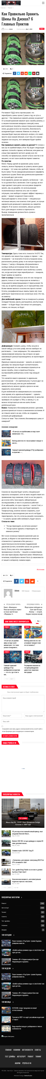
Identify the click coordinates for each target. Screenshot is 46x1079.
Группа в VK (26, 1063)
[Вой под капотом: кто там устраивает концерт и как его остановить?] (6, 443)
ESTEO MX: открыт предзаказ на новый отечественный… (24, 1009)
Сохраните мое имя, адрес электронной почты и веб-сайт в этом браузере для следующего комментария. (22, 730)
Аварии (4, 930)
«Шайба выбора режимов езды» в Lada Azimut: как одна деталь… (28, 951)
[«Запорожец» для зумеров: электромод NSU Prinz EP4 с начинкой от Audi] (6, 862)
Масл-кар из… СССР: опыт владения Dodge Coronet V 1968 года (23, 823)
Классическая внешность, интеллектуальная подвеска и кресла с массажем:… (26, 880)
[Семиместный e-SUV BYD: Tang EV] (6, 852)
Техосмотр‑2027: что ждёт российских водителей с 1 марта (28, 1018)
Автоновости (27, 1049)
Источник (40, 570)
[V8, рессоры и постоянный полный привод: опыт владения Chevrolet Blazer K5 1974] (6, 833)
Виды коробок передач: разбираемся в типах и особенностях (27, 1027)
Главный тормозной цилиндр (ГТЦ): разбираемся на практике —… (27, 451)
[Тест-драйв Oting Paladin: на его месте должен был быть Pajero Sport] (6, 871)
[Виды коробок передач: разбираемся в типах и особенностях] (6, 1028)
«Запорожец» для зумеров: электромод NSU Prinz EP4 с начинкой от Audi (28, 861)
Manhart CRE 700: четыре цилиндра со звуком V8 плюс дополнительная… (27, 842)
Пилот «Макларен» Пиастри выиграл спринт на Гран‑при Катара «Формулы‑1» (12, 610)
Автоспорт (5, 908)
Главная (8, 1049)
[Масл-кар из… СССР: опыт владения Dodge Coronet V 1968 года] (23, 813)
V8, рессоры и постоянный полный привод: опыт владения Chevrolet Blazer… (27, 832)
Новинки (4, 925)
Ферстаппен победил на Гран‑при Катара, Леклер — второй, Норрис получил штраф (33, 610)
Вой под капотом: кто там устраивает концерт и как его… (27, 441)
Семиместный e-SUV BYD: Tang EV (22, 850)
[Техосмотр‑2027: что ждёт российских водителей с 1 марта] (6, 1019)
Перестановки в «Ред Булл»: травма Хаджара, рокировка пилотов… (27, 942)
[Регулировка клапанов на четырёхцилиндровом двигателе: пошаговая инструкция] (33, 657)
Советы (4, 916)
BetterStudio (28, 1075)
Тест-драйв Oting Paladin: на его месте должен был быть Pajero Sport (27, 870)
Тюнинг (4, 912)
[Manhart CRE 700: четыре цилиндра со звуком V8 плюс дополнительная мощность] (6, 843)
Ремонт (42, 29)
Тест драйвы (23, 818)
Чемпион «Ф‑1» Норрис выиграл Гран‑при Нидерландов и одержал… (25, 960)
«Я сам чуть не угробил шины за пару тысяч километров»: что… (26, 432)
